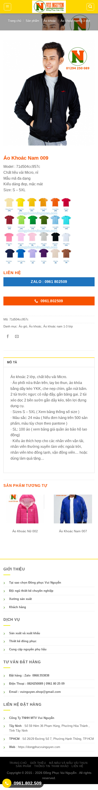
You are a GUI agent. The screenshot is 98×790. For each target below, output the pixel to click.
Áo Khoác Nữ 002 (25, 531)
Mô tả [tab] (12, 362)
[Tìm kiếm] (90, 6)
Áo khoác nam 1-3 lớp (75, 20)
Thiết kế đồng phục (22, 641)
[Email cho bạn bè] (17, 337)
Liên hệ (77, 766)
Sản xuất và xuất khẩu (24, 633)
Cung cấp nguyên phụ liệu (27, 649)
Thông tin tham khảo (51, 766)
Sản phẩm (32, 20)
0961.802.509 (27, 783)
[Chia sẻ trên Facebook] (8, 337)
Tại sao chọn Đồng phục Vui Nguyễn (35, 582)
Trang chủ (14, 20)
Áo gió (23, 326)
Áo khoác (50, 20)
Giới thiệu (38, 763)
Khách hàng (17, 607)
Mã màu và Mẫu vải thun (68, 763)
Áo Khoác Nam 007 (73, 531)
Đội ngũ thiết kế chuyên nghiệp (31, 590)
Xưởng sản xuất (20, 599)
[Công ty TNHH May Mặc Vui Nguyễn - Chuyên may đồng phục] (49, 6)
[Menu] (7, 6)
